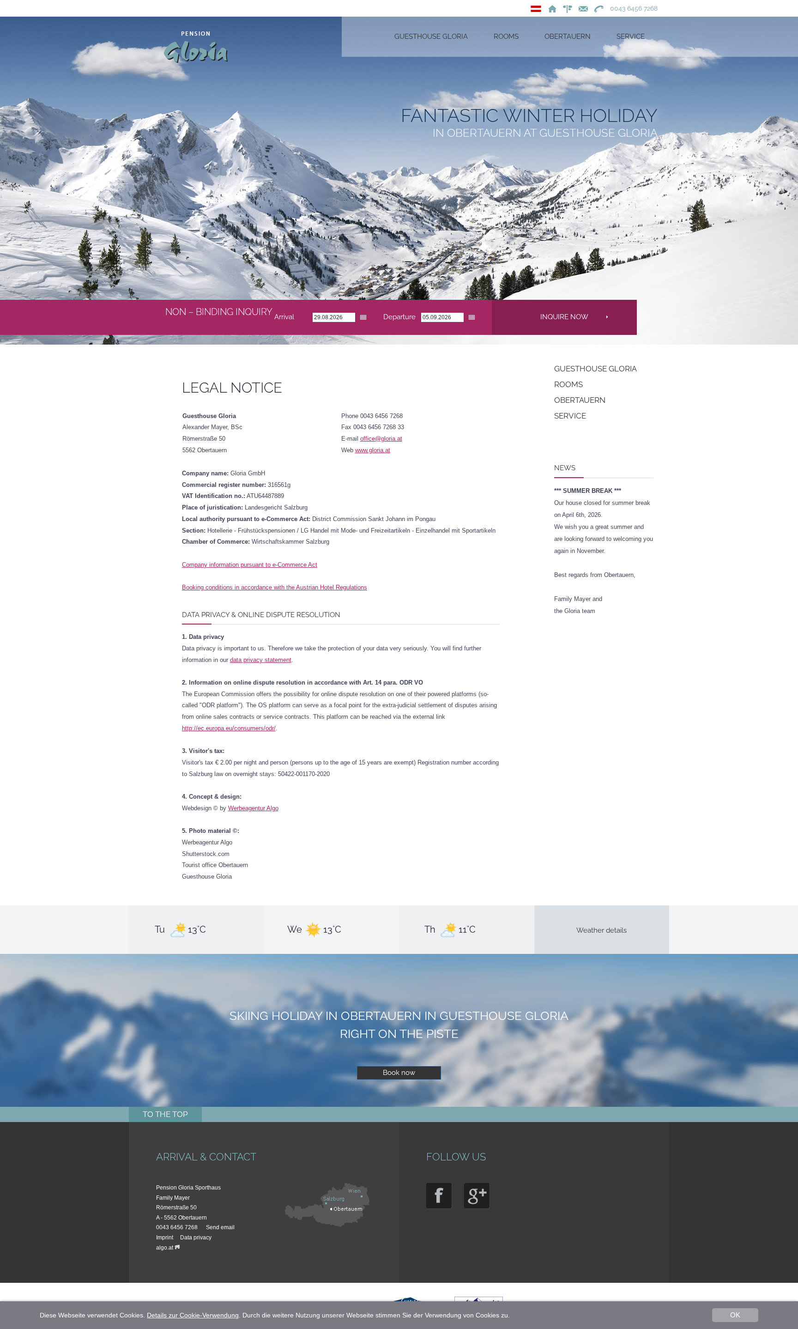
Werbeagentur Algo (253, 808)
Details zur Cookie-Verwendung (193, 1315)
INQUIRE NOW (564, 317)
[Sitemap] (565, 8)
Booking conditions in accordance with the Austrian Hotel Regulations (274, 587)
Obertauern (579, 400)
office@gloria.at (381, 438)
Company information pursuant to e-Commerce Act (249, 564)
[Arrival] (328, 1225)
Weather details (601, 930)
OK (735, 1315)
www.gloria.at (372, 450)
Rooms (568, 384)
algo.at (164, 1247)
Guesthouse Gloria (595, 368)
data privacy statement (260, 659)
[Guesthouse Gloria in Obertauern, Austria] (550, 8)
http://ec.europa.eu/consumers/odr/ (229, 728)
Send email (220, 1227)
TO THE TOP (165, 1114)
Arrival (284, 317)
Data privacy (196, 1237)
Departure (399, 317)
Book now (399, 1072)
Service (570, 415)
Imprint (164, 1237)
